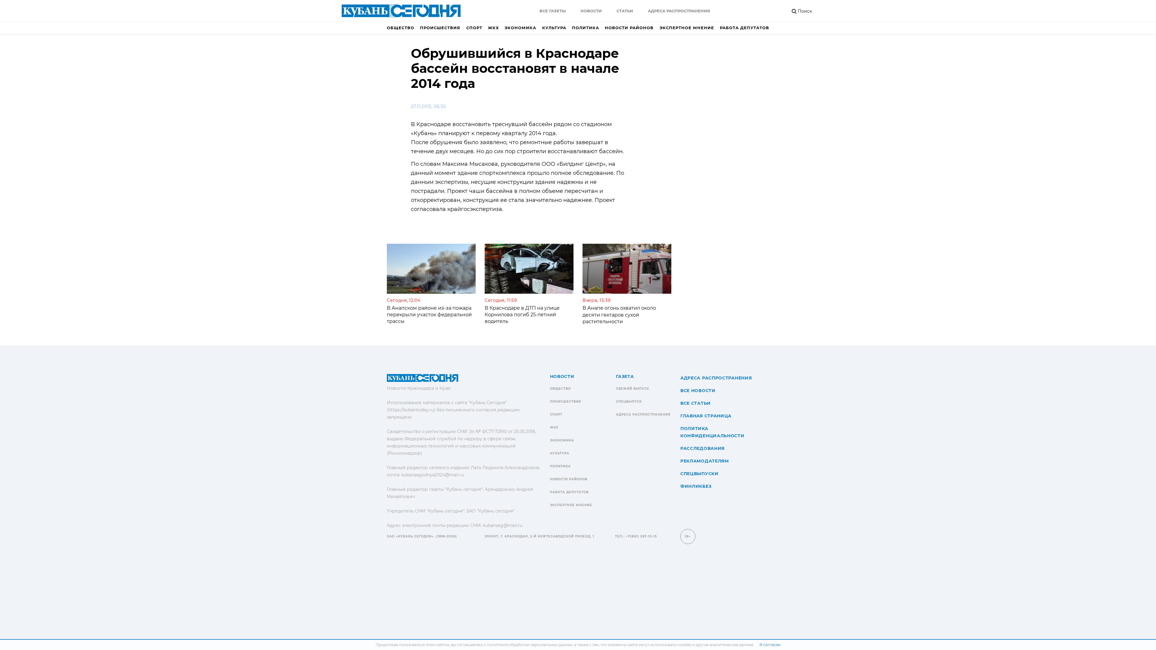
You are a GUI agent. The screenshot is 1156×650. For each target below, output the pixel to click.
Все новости (698, 390)
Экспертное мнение (687, 27)
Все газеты (552, 10)
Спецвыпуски (699, 473)
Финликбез (695, 486)
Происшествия (440, 27)
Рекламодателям (704, 461)
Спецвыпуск (629, 402)
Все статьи (695, 403)
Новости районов (629, 27)
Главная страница (706, 416)
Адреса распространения (679, 10)
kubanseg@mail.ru (502, 525)
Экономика (520, 27)
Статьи (625, 10)
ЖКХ (493, 27)
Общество (400, 27)
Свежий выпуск (632, 389)
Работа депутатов (744, 27)
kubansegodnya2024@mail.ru (432, 475)
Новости (591, 10)
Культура (554, 27)
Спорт (474, 27)
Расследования (702, 448)
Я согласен (770, 644)
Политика (585, 27)
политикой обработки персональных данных (529, 644)
